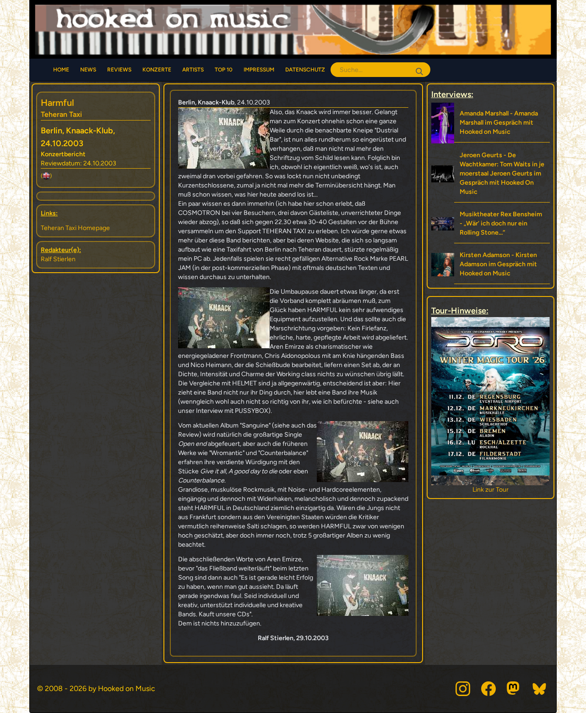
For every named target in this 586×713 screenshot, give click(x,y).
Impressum (259, 69)
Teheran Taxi (61, 114)
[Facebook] (488, 689)
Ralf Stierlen (58, 259)
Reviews (119, 69)
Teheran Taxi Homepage (75, 228)
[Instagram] (463, 689)
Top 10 (224, 69)
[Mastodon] (514, 689)
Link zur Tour (490, 490)
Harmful (57, 102)
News (88, 69)
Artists (193, 69)
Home (61, 69)
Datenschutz (305, 69)
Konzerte (156, 69)
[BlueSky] (540, 689)
